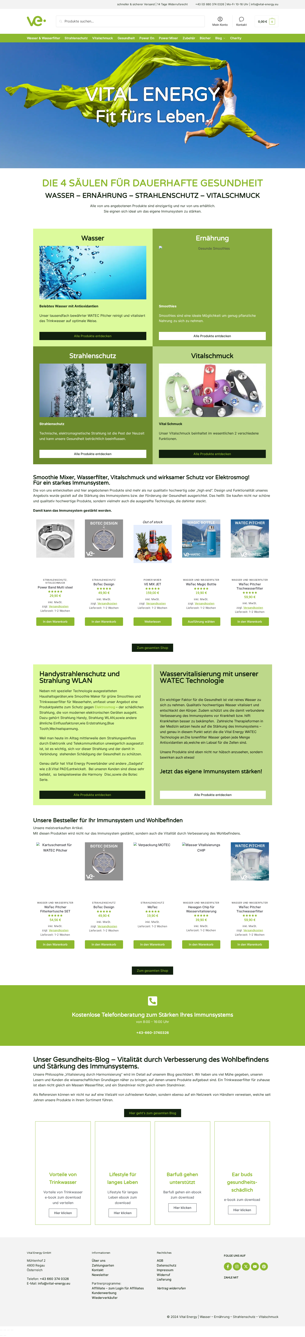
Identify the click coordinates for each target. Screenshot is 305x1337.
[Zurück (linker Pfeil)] (1, 1335)
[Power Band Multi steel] (55, 547)
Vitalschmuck (55, 582)
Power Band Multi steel (55, 587)
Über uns (98, 1261)
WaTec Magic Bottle (201, 584)
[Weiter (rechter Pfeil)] (5, 1335)
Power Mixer (152, 579)
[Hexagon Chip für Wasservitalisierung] (201, 870)
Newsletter (100, 1275)
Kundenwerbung (104, 1293)
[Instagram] (237, 1266)
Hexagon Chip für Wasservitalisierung (201, 909)
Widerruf (163, 1275)
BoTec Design (103, 584)
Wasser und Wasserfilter (201, 579)
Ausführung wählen (201, 621)
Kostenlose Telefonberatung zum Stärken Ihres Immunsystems (152, 1015)
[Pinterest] (264, 1266)
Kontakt (241, 24)
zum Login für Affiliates (126, 1288)
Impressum (165, 1270)
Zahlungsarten (103, 1265)
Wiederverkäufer (105, 1298)
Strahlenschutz (55, 579)
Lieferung (164, 1279)
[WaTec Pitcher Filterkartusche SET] (55, 870)
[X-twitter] (246, 1266)
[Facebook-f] (228, 1266)
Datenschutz (166, 1265)
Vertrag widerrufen (171, 1288)
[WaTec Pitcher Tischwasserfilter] (250, 547)
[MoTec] (153, 870)
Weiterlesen (152, 621)
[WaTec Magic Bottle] (201, 547)
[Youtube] (255, 1266)
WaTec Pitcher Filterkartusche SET (55, 909)
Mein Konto (220, 24)
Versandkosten (59, 606)
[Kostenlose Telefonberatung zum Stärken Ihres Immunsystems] (152, 1001)
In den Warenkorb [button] (55, 621)
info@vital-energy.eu (54, 1284)
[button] (266, 21)
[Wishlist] (68, 526)
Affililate (98, 1288)
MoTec (153, 907)
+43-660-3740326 (152, 1032)
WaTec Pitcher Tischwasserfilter (249, 586)
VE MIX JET (152, 584)
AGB (160, 1261)
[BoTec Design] (104, 547)
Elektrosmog (105, 707)
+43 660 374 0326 (54, 1279)
